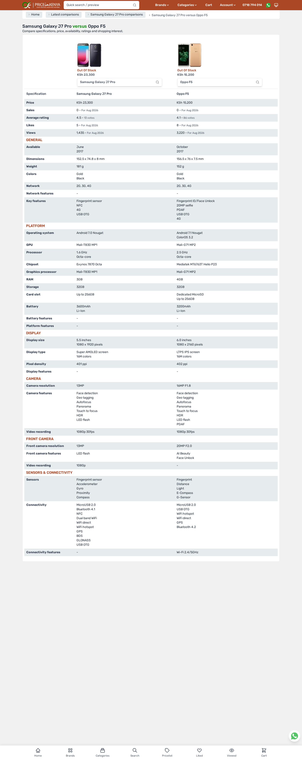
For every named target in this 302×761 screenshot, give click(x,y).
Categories (102, 755)
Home (38, 755)
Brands (70, 755)
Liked (199, 755)
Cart (208, 5)
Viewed (231, 755)
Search (134, 755)
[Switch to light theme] (276, 5)
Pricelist (167, 755)
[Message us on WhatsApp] (268, 5)
